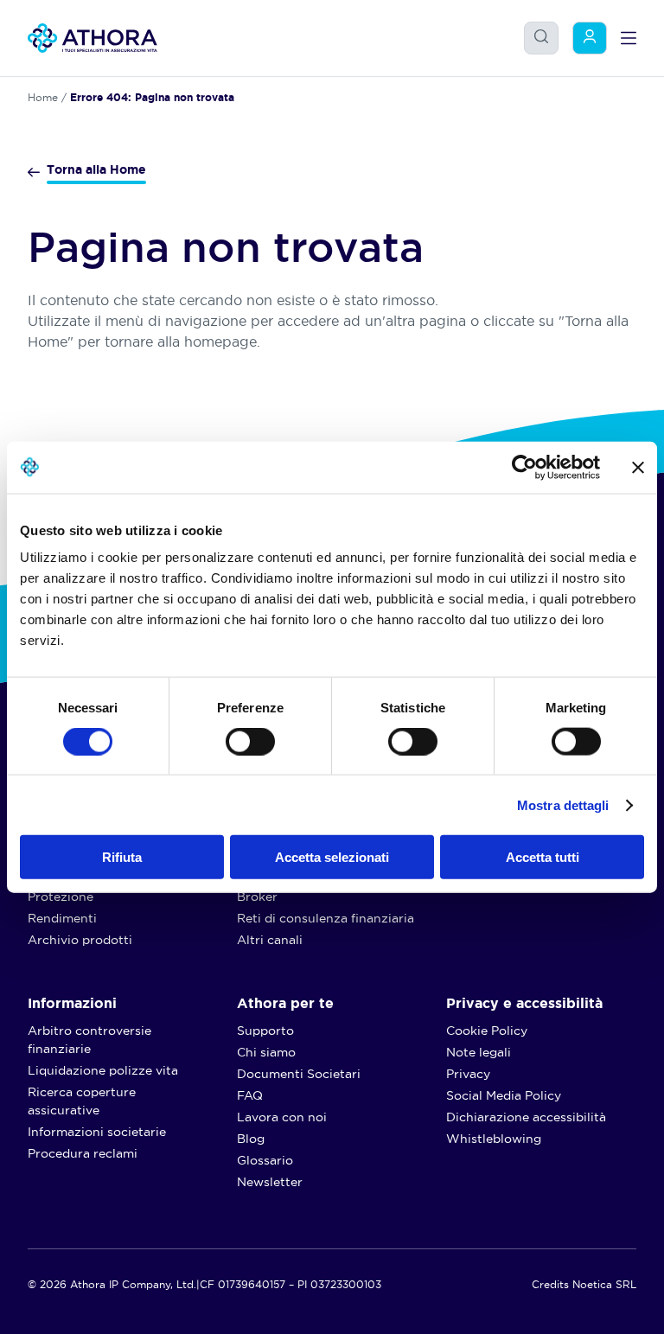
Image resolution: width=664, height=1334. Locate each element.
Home (43, 97)
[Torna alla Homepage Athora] (92, 38)
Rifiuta (122, 857)
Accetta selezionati (332, 857)
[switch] (232, 737)
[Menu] (628, 38)
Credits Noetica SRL (584, 1284)
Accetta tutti (542, 857)
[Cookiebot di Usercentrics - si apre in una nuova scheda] (524, 467)
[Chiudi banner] (638, 467)
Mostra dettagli (563, 804)
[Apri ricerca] (541, 36)
